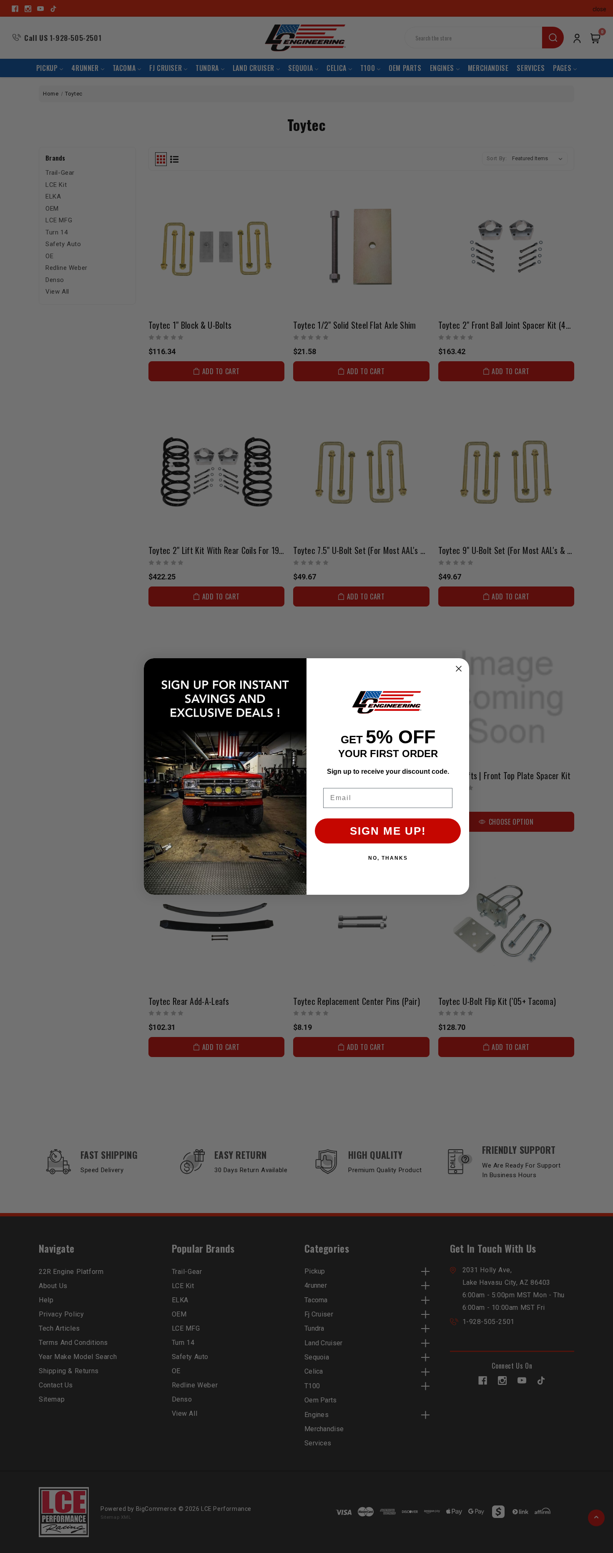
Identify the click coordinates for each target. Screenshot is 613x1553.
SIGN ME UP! (388, 831)
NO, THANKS (388, 858)
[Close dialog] (458, 668)
